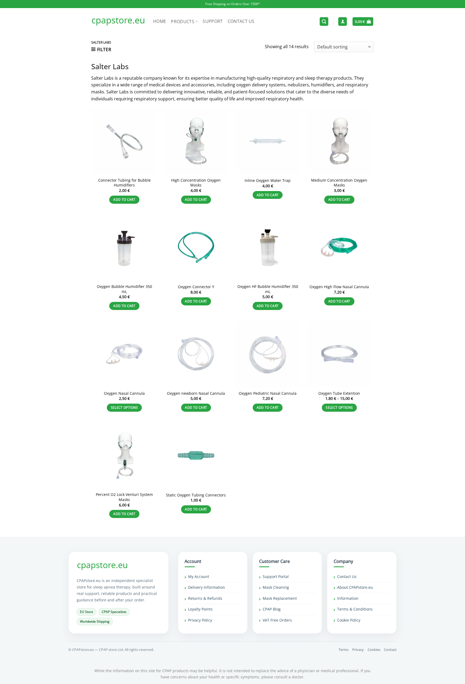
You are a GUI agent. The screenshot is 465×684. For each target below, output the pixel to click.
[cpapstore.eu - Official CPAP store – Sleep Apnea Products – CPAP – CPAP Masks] (118, 21)
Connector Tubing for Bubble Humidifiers (124, 183)
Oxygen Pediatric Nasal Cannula (268, 393)
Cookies (374, 649)
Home (159, 21)
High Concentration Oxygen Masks (196, 183)
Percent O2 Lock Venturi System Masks (124, 497)
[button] (324, 21)
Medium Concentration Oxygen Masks (339, 183)
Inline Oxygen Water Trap (268, 180)
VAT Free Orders (277, 620)
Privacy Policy (200, 620)
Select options (124, 408)
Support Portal (276, 576)
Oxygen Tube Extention (339, 393)
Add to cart (124, 200)
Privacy (358, 649)
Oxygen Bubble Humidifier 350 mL (124, 289)
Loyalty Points (200, 609)
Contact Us (241, 21)
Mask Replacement (280, 598)
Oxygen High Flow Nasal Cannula (339, 286)
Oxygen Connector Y (196, 286)
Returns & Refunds (205, 598)
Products (182, 21)
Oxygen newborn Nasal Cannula (196, 393)
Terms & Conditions (355, 609)
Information (347, 598)
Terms (343, 649)
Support (213, 21)
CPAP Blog (272, 609)
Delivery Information (206, 587)
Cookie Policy (348, 620)
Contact (390, 649)
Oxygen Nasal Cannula (124, 393)
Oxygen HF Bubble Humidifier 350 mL (267, 289)
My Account (198, 576)
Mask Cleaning (276, 587)
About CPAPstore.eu (355, 587)
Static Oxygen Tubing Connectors (196, 495)
